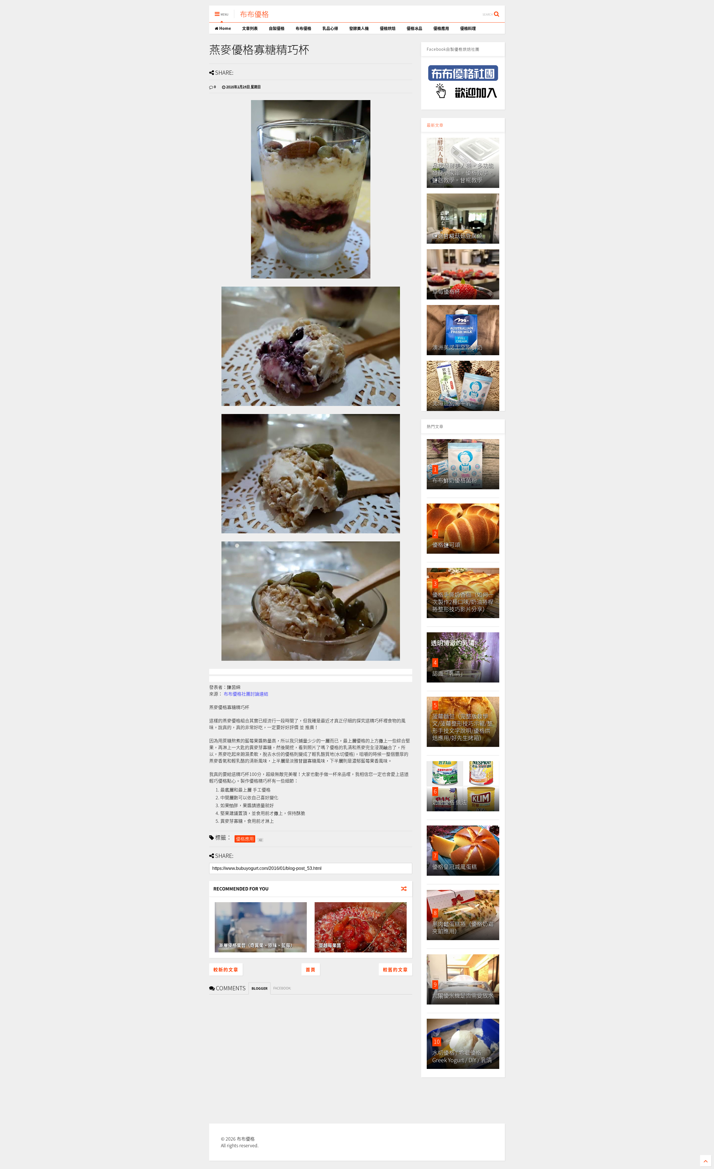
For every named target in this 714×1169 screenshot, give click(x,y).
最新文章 (435, 125)
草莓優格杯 (446, 291)
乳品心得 (330, 28)
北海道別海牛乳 (451, 403)
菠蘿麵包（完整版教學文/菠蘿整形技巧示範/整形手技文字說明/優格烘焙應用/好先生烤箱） (462, 727)
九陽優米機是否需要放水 (463, 995)
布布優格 (254, 14)
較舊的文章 (395, 969)
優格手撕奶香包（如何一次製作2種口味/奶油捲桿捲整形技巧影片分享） (463, 601)
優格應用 (441, 28)
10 (437, 1041)
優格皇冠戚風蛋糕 (454, 867)
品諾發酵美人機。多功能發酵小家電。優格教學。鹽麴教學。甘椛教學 (463, 172)
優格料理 (468, 28)
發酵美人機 (359, 28)
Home (224, 28)
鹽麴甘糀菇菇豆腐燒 (457, 236)
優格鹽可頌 (446, 545)
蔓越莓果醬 (330, 945)
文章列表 (250, 28)
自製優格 (276, 28)
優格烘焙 (387, 28)
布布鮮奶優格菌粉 (454, 480)
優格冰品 (414, 28)
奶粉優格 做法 (449, 802)
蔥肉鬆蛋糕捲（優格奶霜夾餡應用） (463, 927)
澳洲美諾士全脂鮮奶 (457, 347)
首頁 (311, 969)
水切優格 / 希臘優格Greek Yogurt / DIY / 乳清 (462, 1056)
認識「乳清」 (449, 673)
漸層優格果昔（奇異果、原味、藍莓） (257, 945)
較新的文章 (225, 969)
